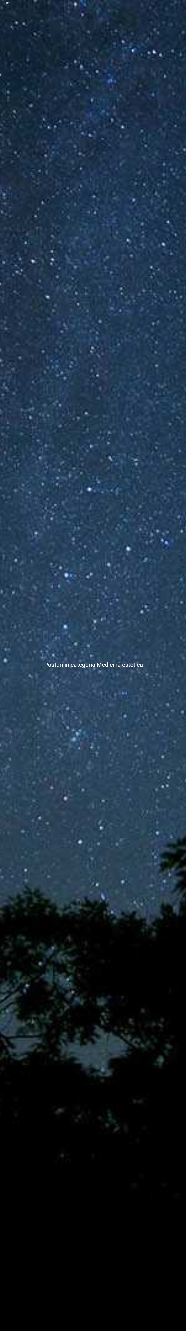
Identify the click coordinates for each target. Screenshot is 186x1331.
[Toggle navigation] (180, 3)
